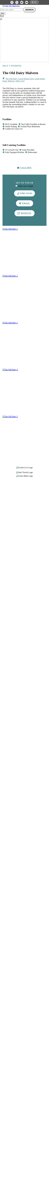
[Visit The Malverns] (11, 6)
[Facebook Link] (11, 2)
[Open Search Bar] (2, 16)
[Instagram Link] (16, 2)
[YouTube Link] (26, 2)
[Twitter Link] (21, 2)
